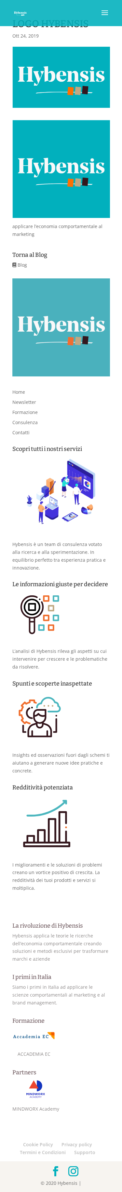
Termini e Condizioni (43, 1152)
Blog (21, 265)
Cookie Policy (38, 1144)
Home (18, 392)
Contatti (21, 432)
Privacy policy (76, 1144)
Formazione (25, 412)
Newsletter (24, 402)
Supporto (84, 1152)
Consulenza (25, 422)
